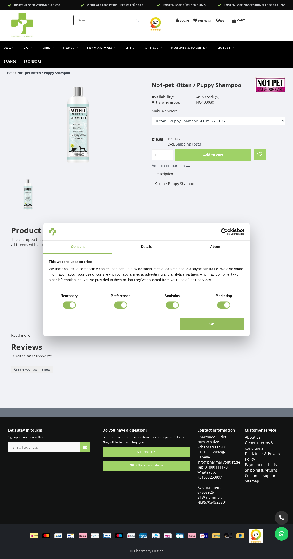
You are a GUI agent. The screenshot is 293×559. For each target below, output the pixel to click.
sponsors (32, 61)
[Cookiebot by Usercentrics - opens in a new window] (224, 231)
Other (131, 48)
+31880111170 (147, 451)
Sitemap (252, 481)
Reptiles (152, 48)
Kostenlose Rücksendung (184, 5)
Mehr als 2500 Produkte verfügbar (115, 5)
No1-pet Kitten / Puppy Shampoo (43, 73)
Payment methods (261, 464)
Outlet (224, 48)
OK (212, 324)
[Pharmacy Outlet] (34, 23)
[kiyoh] (256, 535)
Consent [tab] (78, 247)
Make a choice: (166, 111)
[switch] (120, 305)
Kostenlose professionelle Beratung (254, 5)
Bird (47, 48)
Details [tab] (146, 247)
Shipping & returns (261, 470)
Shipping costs (188, 144)
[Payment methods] (139, 535)
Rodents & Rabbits (188, 48)
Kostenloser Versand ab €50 (37, 5)
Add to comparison (169, 165)
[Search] (139, 18)
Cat (27, 48)
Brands (10, 61)
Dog (7, 48)
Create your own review (32, 369)
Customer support (261, 475)
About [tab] (215, 247)
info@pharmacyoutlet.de (148, 465)
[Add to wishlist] (260, 154)
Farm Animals (100, 48)
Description (164, 174)
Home (9, 73)
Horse (69, 48)
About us (252, 437)
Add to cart (213, 154)
